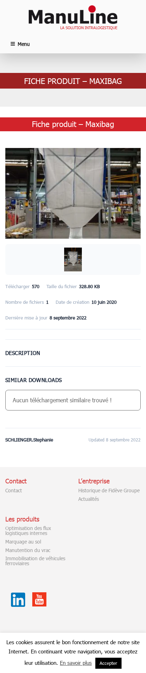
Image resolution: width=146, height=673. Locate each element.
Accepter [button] (108, 663)
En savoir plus (76, 662)
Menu (24, 44)
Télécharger (73, 343)
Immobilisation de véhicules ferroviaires (35, 561)
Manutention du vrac (27, 550)
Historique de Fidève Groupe (109, 490)
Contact (13, 490)
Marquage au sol (23, 541)
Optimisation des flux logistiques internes (28, 531)
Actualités (88, 499)
